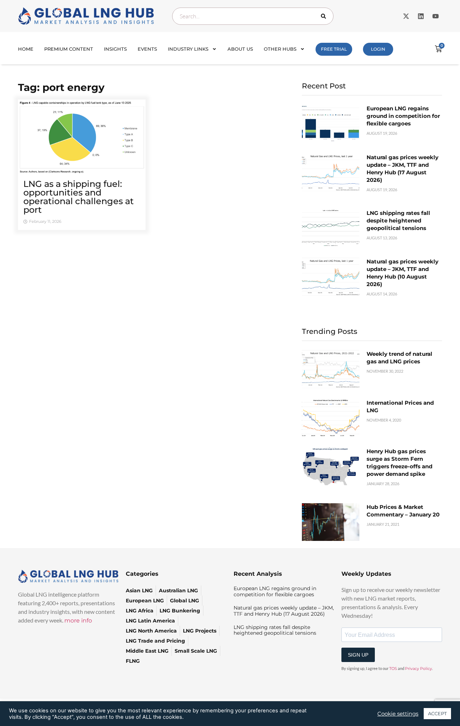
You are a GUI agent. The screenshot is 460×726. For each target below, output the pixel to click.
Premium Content (68, 49)
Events (147, 49)
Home (25, 49)
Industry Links (188, 49)
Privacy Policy (418, 668)
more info (78, 620)
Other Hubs (280, 49)
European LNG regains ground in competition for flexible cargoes (403, 116)
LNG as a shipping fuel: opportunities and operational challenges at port (78, 197)
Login (378, 49)
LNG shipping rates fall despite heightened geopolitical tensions (398, 220)
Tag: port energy (61, 87)
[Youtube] (435, 16)
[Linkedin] (420, 16)
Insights (115, 49)
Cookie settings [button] (397, 714)
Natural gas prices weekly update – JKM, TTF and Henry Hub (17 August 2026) (284, 611)
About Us (240, 49)
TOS (393, 668)
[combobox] (253, 16)
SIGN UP (358, 655)
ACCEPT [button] (437, 713)
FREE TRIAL (334, 49)
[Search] (325, 16)
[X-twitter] (406, 16)
